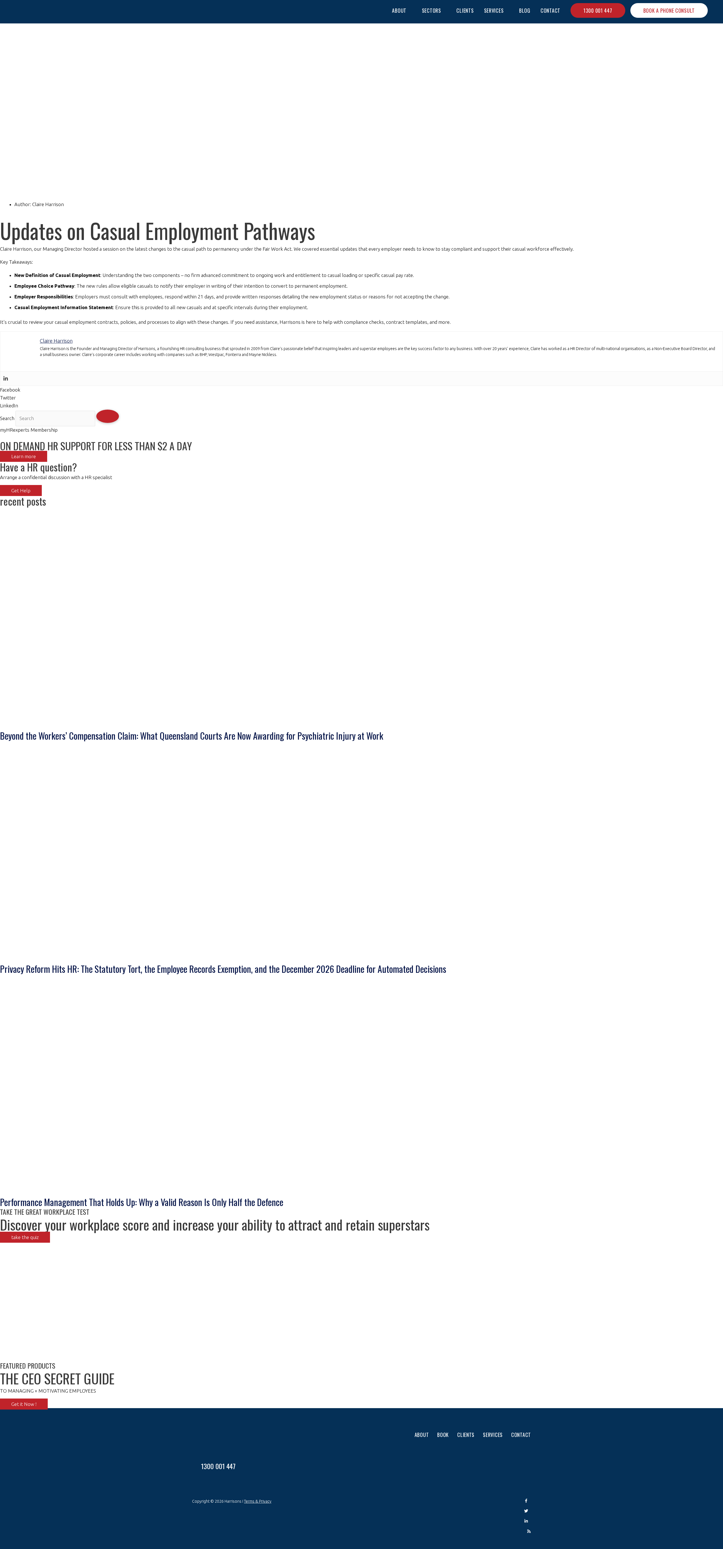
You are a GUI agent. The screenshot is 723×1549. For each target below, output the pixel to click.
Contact (521, 1434)
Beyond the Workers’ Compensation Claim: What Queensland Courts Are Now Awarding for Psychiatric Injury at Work (191, 735)
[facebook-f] (527, 1501)
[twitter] (527, 1511)
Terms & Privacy (257, 1501)
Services (493, 1434)
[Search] (107, 416)
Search (7, 418)
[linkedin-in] (527, 1521)
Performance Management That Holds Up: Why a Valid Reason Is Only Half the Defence (141, 1202)
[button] (715, 12)
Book (443, 1434)
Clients (465, 1434)
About (422, 1434)
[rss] (529, 1532)
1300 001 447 (218, 1466)
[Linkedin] (5, 378)
